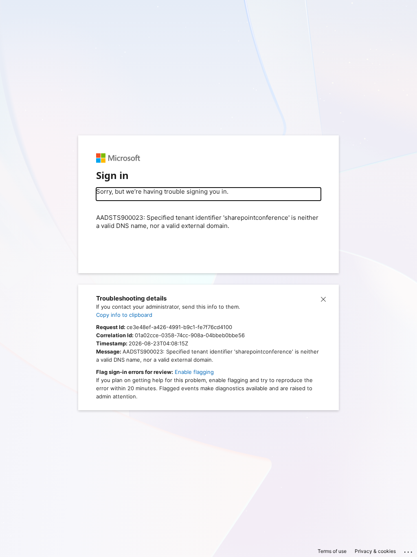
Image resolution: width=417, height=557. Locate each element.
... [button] (409, 550)
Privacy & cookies (375, 551)
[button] (323, 298)
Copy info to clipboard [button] (124, 315)
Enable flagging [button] (194, 372)
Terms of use (332, 551)
